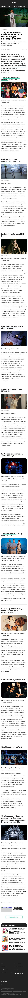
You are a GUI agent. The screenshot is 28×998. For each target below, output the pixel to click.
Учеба (9, 6)
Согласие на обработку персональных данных (11, 989)
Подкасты (4, 969)
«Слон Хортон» (10, 326)
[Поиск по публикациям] (2, 2)
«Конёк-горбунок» (11, 234)
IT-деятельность (6, 972)
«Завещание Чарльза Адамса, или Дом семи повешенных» (12, 818)
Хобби (4, 29)
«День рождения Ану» (13, 609)
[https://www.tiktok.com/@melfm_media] (16, 957)
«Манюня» (8, 747)
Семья (3, 6)
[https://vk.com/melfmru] (11, 957)
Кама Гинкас (4, 189)
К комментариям (14, 917)
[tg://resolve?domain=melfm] (2, 957)
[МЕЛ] (14, 2)
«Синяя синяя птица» (12, 454)
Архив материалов (19, 972)
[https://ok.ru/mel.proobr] (24, 957)
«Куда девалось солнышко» (9, 160)
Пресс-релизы (19, 966)
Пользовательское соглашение (7, 988)
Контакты (18, 963)
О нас (3, 963)
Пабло (17, 969)
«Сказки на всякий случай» (10, 78)
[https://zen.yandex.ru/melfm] (7, 957)
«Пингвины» (8, 680)
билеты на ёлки (20, 67)
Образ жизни (17, 6)
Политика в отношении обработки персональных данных (13, 991)
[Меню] (25, 2)
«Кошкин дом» (9, 389)
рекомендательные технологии (14, 994)
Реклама (4, 966)
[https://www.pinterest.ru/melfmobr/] (20, 957)
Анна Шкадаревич (18, 907)
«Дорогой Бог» (9, 533)
